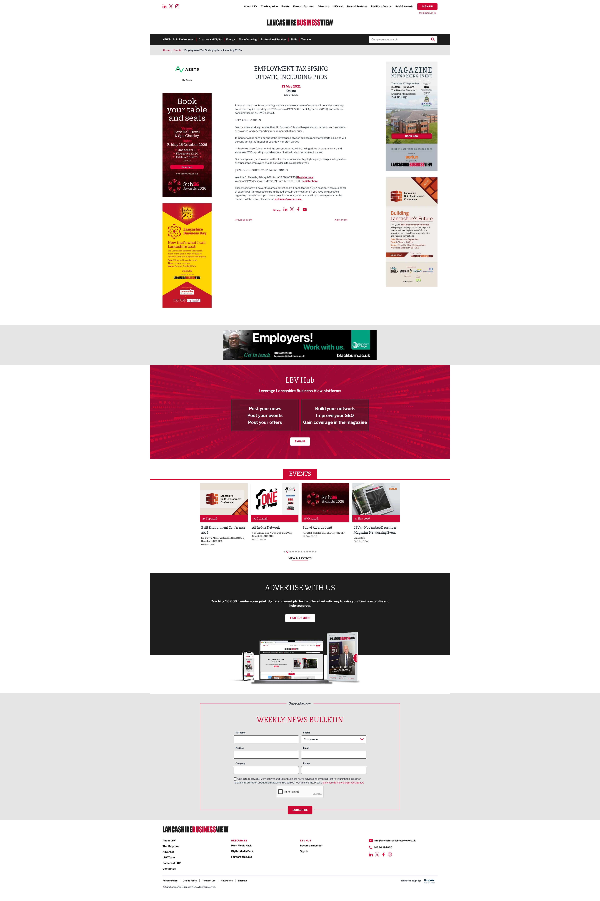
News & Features (357, 6)
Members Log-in (427, 12)
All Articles (227, 880)
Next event (341, 219)
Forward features (303, 6)
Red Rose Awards (381, 6)
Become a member (311, 845)
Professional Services (274, 39)
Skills (294, 39)
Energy (230, 39)
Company (240, 763)
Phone (306, 763)
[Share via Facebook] (298, 209)
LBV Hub (338, 6)
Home (166, 50)
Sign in (304, 851)
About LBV (250, 6)
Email (306, 748)
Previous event (243, 219)
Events (285, 6)
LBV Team (168, 857)
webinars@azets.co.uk (288, 199)
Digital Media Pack (242, 851)
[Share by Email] (305, 209)
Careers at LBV (171, 863)
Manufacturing (248, 39)
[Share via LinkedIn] (285, 209)
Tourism (306, 39)
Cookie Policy (190, 880)
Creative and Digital (210, 39)
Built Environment (184, 39)
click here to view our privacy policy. (343, 782)
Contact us (169, 868)
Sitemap (242, 880)
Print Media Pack (241, 845)
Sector (306, 732)
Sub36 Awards (404, 6)
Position (239, 748)
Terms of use (208, 880)
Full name (240, 732)
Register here (305, 177)
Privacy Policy (170, 880)
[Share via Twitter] (292, 209)
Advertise (323, 6)
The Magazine (269, 6)
